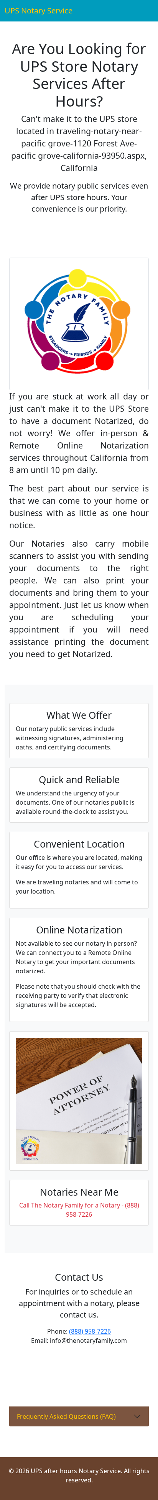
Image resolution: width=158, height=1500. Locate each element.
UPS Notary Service (38, 10)
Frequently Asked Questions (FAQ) (66, 1416)
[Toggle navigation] (142, 10)
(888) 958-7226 (90, 1331)
